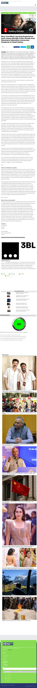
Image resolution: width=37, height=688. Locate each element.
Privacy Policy (5, 656)
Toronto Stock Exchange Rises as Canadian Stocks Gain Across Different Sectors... (13, 338)
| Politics (27, 12)
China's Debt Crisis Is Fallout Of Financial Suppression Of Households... (17, 502)
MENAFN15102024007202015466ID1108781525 (13, 237)
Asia (18, 12)
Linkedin (8, 680)
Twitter (8, 675)
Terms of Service (5, 655)
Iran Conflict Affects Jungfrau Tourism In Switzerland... (17, 596)
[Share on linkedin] (32, 47)
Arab (14, 12)
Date (3, 46)
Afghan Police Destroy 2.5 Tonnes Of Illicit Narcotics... (16, 620)
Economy (33, 12)
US (4, 12)
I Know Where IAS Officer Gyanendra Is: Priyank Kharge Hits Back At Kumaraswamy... (18, 474)
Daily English (5, 664)
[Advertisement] (18, 8)
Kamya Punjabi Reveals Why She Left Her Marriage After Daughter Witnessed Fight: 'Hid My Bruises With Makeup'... (18, 568)
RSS (8, 681)
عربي (15, 1)
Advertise (4, 659)
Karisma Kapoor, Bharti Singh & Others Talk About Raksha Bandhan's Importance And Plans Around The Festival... (18, 546)
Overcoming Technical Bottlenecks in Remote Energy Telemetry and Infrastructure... (13, 336)
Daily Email (9, 678)
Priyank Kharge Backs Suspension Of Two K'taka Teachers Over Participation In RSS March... (18, 445)
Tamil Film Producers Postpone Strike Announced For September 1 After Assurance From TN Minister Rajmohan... (18, 391)
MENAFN (3, 51)
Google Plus (9, 677)
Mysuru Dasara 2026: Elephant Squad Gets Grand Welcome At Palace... (19, 413)
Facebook (8, 674)
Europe (9, 12)
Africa (22, 12)
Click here (10, 649)
